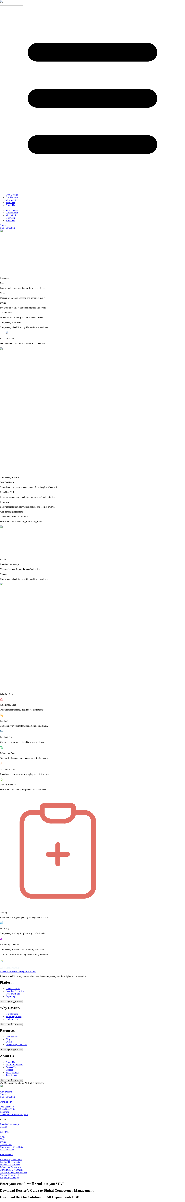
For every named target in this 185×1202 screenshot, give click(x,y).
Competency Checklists (16, 1044)
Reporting (10, 996)
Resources (10, 202)
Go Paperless (12, 1019)
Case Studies (11, 1036)
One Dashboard (13, 988)
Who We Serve (13, 200)
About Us (10, 205)
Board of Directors (14, 1064)
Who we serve (6, 1154)
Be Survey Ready (14, 1016)
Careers (9, 1070)
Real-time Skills (13, 993)
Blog (8, 1039)
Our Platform (12, 197)
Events (9, 1042)
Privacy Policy (12, 1072)
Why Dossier (12, 195)
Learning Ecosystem (15, 991)
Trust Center (11, 1075)
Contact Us (11, 1067)
